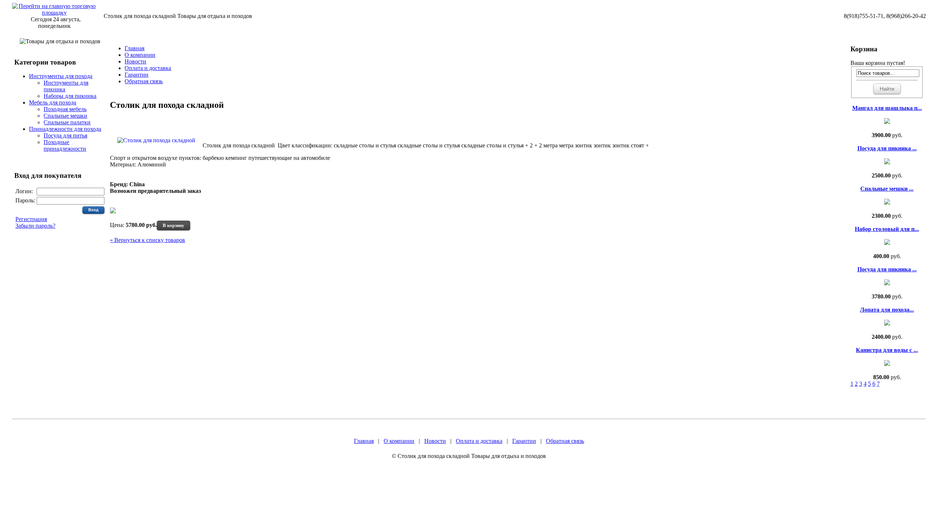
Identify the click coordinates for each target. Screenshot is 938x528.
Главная (134, 48)
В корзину (173, 225)
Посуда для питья (65, 135)
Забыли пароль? (35, 226)
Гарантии (136, 75)
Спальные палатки (67, 122)
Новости (135, 61)
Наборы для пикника (70, 96)
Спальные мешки (65, 116)
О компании (140, 55)
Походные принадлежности (65, 145)
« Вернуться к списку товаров (147, 240)
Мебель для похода (52, 102)
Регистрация (31, 219)
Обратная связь (144, 81)
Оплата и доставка (148, 68)
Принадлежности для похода (65, 129)
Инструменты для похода (60, 76)
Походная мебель (65, 109)
